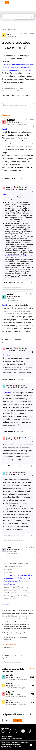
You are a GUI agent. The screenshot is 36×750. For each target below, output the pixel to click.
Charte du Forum (6, 736)
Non (7, 720)
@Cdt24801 (7, 392)
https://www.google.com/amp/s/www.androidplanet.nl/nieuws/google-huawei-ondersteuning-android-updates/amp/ (18, 67)
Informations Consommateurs (10, 748)
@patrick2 (6, 355)
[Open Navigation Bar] (3, 2)
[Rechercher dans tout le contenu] (31, 17)
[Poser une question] (31, 745)
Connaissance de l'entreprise (10, 744)
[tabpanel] (18, 391)
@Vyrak (4, 129)
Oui (18, 720)
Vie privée (17, 746)
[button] (4, 282)
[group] (4, 90)
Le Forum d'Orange (9, 29)
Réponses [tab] (6, 115)
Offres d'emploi (6, 746)
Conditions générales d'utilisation (12, 738)
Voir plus (31, 668)
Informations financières (20, 743)
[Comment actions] (33, 126)
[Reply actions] (32, 191)
